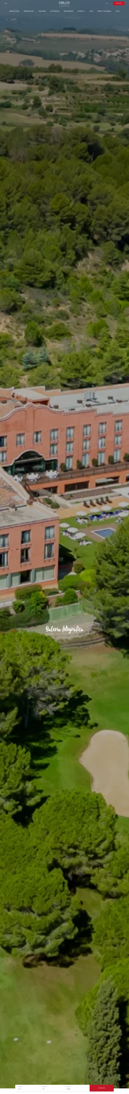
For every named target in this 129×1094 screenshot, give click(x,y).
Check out (44, 1086)
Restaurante (68, 11)
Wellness (42, 11)
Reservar (119, 3)
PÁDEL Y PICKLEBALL (104, 11)
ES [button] (106, 3)
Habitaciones (14, 11)
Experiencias (28, 11)
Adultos (68, 1086)
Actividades (54, 11)
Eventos (81, 11)
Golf (91, 11)
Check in (20, 1086)
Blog (118, 11)
